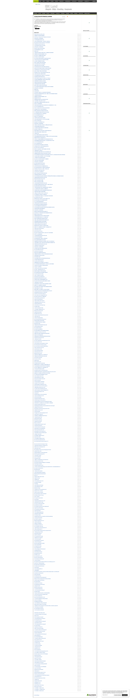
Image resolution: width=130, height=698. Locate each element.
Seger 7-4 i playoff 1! (37, 496)
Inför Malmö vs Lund (37, 554)
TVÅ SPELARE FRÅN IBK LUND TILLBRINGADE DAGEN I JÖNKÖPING (43, 187)
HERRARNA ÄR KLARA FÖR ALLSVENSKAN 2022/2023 (41, 99)
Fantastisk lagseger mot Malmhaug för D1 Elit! (40, 384)
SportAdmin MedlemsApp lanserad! (39, 259)
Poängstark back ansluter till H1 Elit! (39, 337)
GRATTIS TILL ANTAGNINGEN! (38, 234)
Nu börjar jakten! (36, 499)
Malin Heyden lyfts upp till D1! (38, 553)
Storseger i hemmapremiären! (38, 632)
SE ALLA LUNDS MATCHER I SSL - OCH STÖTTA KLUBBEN (41, 119)
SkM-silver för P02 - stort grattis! (38, 490)
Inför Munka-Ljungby (37, 591)
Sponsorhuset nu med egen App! (38, 251)
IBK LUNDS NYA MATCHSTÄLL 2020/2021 (39, 163)
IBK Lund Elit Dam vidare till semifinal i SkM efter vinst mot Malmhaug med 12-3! (44, 561)
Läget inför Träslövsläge (37, 534)
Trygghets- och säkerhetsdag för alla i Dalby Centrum (41, 459)
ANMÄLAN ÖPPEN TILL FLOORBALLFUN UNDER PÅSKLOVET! (42, 364)
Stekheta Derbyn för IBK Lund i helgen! (39, 65)
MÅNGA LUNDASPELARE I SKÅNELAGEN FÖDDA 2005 (41, 110)
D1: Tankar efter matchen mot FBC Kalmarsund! (40, 629)
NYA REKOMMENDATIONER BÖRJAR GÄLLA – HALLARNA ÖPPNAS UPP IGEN (44, 140)
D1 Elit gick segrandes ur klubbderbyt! (39, 381)
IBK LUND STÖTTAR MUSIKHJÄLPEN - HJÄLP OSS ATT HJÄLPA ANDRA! (43, 232)
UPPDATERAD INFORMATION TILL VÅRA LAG (40, 174)
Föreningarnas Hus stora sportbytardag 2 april (40, 489)
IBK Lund (36, 1)
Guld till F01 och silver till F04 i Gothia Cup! (40, 293)
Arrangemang (67, 1)
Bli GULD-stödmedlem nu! (37, 649)
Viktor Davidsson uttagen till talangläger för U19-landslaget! (42, 462)
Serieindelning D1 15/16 (37, 683)
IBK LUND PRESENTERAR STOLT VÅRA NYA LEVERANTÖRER (42, 167)
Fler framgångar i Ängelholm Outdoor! (39, 435)
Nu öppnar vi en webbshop (37, 266)
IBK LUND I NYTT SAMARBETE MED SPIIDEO (40, 55)
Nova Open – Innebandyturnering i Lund (39, 269)
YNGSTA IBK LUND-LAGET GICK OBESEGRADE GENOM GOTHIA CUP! (43, 290)
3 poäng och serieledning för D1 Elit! (39, 395)
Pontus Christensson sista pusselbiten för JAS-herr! (41, 343)
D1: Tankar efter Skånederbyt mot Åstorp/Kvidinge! (41, 598)
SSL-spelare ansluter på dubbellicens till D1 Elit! (40, 388)
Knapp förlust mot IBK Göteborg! (38, 507)
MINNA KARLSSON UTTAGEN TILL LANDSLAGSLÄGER (41, 225)
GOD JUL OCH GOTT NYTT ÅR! (38, 231)
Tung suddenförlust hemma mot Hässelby (39, 45)
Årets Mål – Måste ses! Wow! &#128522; (39, 48)
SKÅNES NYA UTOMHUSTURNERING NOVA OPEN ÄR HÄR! (41, 333)
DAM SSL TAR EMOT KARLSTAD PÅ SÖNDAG (40, 62)
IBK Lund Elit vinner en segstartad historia (39, 564)
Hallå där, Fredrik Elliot (37, 665)
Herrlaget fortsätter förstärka (38, 680)
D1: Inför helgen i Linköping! (38, 659)
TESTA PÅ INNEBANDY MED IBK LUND (39, 39)
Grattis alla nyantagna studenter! (38, 326)
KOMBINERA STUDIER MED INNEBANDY (39, 35)
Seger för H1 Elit (36, 615)
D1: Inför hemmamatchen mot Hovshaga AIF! (40, 624)
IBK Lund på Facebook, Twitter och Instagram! (40, 493)
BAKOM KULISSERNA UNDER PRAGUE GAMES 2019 (41, 211)
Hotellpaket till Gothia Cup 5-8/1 (38, 407)
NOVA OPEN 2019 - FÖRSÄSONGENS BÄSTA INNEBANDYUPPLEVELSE (43, 212)
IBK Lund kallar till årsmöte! (37, 327)
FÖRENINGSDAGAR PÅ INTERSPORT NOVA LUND (40, 177)
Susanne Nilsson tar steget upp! (38, 414)
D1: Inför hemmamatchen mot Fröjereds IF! (39, 618)
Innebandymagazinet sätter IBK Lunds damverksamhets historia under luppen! (44, 405)
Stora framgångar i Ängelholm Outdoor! (39, 438)
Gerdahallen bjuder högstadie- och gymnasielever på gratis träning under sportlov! (45, 371)
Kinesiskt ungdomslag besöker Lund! (39, 429)
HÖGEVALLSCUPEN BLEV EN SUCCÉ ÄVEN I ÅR (40, 224)
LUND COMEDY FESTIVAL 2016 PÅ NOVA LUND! (40, 432)
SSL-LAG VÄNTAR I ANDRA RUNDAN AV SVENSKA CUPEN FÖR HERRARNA (43, 86)
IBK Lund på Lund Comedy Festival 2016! (39, 439)
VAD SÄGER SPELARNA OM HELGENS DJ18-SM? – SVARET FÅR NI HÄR (43, 184)
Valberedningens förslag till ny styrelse (39, 255)
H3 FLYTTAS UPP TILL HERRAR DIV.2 (39, 171)
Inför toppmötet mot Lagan (37, 546)
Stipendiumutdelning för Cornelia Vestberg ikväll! (40, 452)
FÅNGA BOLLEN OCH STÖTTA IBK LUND (39, 164)
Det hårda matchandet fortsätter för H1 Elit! (40, 672)
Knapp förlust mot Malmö (37, 658)
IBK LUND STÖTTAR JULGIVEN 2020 (39, 147)
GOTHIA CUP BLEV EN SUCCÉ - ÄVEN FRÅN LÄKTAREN (41, 59)
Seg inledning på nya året (37, 550)
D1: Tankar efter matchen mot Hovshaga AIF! (40, 621)
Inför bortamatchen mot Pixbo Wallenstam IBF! (40, 577)
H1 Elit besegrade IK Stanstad (38, 656)
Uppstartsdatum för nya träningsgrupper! (39, 428)
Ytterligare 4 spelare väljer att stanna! (39, 476)
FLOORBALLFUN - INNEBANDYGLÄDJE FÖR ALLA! (40, 415)
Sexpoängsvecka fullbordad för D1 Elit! (39, 398)
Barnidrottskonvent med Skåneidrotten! (39, 276)
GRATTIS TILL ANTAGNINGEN (38, 103)
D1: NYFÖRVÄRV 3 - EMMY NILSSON (39, 690)
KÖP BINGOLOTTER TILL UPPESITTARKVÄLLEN (40, 109)
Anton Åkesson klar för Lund (38, 313)
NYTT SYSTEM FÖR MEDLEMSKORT (39, 201)
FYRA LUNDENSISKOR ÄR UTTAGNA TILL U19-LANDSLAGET (42, 75)
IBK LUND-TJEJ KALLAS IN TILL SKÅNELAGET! (40, 296)
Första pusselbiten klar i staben (38, 486)
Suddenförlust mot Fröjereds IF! (38, 537)
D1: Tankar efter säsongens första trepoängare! (40, 614)
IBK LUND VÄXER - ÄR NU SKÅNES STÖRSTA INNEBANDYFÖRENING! (43, 286)
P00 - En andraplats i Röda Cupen (38, 526)
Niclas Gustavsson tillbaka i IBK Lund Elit (39, 378)
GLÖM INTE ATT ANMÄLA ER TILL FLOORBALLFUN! (40, 354)
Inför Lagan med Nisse (37, 625)
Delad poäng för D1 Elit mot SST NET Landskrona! (40, 385)
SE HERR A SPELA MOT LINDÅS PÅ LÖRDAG (40, 73)
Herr (43, 1)
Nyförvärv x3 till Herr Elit (37, 422)
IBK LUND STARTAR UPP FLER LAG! (38, 249)
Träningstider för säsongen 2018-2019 (39, 245)
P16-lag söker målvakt (37, 411)
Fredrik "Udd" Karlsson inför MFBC (38, 628)
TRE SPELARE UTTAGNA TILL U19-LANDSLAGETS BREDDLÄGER (42, 92)
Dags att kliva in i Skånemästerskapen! (39, 563)
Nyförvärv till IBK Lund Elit (37, 361)
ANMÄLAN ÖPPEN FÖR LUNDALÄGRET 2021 (40, 137)
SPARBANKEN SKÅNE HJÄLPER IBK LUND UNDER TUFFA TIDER (42, 153)
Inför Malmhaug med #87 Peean (38, 601)
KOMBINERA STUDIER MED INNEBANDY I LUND (40, 96)
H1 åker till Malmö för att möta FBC (38, 662)
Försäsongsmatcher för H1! (37, 676)
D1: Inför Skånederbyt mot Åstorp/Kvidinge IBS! (40, 602)
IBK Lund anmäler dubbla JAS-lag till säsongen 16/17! (41, 441)
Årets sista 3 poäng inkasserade (38, 557)
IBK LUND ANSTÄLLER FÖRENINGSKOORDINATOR (40, 204)
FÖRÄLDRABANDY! (36, 570)
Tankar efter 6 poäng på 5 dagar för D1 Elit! (39, 404)
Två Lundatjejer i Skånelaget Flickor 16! (39, 309)
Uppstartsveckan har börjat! (38, 418)
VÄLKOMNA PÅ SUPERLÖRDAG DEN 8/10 (39, 76)
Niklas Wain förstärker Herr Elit (38, 587)
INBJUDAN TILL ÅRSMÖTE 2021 (38, 129)
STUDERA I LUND (36, 133)
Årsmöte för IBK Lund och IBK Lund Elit (39, 34)
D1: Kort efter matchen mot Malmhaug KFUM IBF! (40, 663)
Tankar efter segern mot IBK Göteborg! (39, 580)
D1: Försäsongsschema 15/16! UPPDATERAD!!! (40, 666)
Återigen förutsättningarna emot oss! (39, 520)
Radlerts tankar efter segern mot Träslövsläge (40, 604)
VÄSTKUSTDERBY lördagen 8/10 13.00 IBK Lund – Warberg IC (42, 78)
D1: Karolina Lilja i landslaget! (38, 645)
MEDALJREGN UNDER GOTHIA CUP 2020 (39, 178)
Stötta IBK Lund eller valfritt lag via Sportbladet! (40, 268)
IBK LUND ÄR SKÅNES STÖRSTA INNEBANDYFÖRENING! (41, 330)
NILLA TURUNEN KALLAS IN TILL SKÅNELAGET (40, 113)
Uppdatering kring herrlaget (38, 312)
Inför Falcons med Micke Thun (38, 595)
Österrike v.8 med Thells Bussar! (38, 299)
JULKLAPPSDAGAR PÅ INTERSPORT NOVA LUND (40, 235)
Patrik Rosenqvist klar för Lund (38, 351)
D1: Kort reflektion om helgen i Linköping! (39, 652)
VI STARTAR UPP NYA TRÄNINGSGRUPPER (39, 157)
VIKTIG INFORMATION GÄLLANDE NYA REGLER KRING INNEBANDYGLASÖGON (44, 207)
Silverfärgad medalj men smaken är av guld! (40, 424)
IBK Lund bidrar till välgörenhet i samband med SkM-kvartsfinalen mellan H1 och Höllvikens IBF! (46, 571)
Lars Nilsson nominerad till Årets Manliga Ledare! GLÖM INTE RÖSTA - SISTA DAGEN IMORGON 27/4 (47, 466)
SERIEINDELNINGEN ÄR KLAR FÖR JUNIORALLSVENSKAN (41, 215)
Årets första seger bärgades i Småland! (39, 543)
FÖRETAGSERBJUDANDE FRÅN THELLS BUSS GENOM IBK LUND (42, 151)
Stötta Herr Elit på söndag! (37, 397)
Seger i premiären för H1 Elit (38, 639)
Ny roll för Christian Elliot (37, 456)
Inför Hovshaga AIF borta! (37, 547)
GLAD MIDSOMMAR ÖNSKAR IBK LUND (39, 126)
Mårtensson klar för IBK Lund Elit (38, 310)
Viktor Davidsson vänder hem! (38, 357)
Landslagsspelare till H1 (37, 646)
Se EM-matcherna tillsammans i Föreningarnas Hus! (41, 445)
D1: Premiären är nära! (37, 642)
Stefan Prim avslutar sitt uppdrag (38, 492)
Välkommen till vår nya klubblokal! (38, 669)
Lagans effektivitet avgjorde (38, 622)
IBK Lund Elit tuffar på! (37, 581)
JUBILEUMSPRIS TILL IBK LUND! (38, 282)
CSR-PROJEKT (74, 1)
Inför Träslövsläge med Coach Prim (38, 608)
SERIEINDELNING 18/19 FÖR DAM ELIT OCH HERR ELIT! (41, 262)
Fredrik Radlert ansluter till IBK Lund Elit (39, 612)
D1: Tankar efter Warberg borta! (38, 588)
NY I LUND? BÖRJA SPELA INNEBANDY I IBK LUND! (40, 374)
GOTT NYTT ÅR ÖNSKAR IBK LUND (38, 106)
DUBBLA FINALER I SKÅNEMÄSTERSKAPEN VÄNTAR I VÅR (41, 102)
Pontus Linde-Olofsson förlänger (38, 350)
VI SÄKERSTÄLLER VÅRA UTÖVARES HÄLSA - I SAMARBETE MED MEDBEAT (43, 52)
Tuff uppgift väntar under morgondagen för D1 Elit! (41, 412)
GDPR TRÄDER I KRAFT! (37, 256)
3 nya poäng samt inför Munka (38, 517)
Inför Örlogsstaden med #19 (38, 619)
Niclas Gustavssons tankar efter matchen (39, 631)
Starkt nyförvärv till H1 (37, 648)
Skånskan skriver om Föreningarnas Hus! (39, 446)
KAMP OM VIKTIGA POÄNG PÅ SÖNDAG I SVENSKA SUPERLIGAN (42, 68)
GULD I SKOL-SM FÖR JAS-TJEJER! (38, 273)
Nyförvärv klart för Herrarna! (38, 686)
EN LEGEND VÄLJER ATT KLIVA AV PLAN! (39, 363)
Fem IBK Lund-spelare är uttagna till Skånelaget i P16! (41, 390)
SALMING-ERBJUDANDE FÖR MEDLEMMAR (39, 191)
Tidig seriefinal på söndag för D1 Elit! (39, 391)
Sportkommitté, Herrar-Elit (37, 229)
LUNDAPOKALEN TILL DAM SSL (38, 150)
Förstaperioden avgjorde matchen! (38, 513)
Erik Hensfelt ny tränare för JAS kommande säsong (40, 370)
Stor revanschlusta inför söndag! (38, 536)
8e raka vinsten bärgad (37, 574)
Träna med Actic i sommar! (37, 455)
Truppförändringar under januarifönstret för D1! (40, 527)
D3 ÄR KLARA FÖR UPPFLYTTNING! (38, 502)
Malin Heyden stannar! (37, 469)
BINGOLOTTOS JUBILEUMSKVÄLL (38, 116)
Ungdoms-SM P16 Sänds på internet (39, 228)
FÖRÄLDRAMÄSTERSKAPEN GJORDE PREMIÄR (40, 221)
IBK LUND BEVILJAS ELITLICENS (38, 197)
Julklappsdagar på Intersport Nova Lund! (39, 302)
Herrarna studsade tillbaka (37, 544)
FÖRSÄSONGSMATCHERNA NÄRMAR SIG (39, 208)
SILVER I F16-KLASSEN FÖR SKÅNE (38, 180)
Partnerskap (80, 1)
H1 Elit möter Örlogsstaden (37, 541)
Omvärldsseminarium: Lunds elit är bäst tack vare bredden (42, 69)
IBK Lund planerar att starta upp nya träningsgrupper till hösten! (42, 449)
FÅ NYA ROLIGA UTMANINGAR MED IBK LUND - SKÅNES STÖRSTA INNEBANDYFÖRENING (45, 93)
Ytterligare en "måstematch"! (38, 523)
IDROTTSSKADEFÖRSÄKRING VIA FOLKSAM (40, 239)
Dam (40, 1)
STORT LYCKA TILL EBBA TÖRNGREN (39, 160)
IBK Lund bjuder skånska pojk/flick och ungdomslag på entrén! (42, 58)
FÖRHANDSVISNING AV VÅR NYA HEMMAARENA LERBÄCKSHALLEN (43, 190)
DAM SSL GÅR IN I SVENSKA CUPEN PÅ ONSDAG (40, 85)
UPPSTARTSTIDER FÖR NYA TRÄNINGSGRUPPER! (40, 248)
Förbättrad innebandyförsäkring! (38, 317)
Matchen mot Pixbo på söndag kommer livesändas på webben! (42, 578)
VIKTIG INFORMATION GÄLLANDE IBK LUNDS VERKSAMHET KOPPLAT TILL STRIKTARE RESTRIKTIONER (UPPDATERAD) (49, 154)
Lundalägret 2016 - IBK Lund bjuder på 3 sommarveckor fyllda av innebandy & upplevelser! (46, 605)
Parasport (61, 1)
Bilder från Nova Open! (37, 323)
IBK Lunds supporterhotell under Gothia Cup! (40, 319)
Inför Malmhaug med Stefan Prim (38, 524)
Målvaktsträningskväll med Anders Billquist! (40, 473)
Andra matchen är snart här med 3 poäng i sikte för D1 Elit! (41, 408)
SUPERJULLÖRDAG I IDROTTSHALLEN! (39, 300)
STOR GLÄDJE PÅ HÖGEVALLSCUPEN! (43, 16)
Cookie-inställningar (36, 695)
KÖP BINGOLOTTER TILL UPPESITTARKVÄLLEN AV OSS (41, 146)
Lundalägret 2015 (36, 679)
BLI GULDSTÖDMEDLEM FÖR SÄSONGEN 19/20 (40, 205)
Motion (56, 1)
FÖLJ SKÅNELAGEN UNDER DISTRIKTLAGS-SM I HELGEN (41, 112)
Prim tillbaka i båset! (37, 306)
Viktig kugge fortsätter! (37, 458)
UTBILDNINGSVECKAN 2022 (37, 95)
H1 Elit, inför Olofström (37, 560)
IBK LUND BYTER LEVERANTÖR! (38, 329)
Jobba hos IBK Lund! (37, 316)
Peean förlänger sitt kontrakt (38, 463)
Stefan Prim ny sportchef (37, 380)
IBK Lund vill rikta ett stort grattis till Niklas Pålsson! (41, 346)
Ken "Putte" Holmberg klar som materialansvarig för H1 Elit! (42, 340)
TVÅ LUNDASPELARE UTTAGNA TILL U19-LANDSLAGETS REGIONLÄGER (43, 195)
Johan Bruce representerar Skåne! (38, 307)
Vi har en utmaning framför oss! (38, 568)
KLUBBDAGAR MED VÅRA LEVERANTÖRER (39, 83)
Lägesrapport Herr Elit (37, 585)
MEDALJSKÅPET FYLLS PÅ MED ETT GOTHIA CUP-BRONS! (41, 289)
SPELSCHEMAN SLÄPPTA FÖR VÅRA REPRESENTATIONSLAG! (42, 258)
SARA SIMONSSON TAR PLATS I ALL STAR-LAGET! (40, 292)
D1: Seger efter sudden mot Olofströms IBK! (40, 638)
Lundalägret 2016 (36, 479)
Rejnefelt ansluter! (36, 360)
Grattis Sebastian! (36, 567)
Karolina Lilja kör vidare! (37, 448)
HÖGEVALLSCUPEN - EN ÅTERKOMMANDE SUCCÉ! (40, 279)
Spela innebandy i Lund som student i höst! (40, 431)
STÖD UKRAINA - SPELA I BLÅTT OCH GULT (39, 100)
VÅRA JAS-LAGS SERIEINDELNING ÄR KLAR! (40, 252)
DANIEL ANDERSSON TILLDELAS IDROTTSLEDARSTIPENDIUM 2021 (42, 130)
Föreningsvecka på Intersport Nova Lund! (39, 500)
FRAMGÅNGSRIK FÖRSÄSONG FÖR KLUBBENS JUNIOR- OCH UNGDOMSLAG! (44, 241)
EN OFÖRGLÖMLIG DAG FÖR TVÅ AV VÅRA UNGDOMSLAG (41, 66)
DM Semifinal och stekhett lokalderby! (39, 56)
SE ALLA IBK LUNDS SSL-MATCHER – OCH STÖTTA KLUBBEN (42, 156)
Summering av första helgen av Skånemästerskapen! (41, 265)
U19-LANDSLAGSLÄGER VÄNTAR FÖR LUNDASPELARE (41, 127)
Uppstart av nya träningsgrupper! (38, 334)
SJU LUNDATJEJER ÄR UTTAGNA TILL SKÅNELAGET (41, 188)
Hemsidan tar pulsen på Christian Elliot (39, 673)
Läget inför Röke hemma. (37, 510)
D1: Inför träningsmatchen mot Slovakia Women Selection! (41, 675)
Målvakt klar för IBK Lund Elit (38, 353)
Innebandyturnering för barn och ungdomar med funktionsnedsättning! (43, 516)
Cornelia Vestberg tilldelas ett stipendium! (39, 472)
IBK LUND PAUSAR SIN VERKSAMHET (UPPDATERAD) (41, 144)
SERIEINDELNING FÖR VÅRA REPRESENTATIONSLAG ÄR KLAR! (42, 336)
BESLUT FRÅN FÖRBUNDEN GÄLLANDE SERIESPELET (41, 134)
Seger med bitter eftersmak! (38, 533)
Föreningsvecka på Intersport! (38, 425)
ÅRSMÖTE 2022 (36, 89)
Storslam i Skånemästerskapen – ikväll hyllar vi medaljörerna (42, 41)
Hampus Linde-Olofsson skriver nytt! (39, 347)
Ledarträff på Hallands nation (38, 303)
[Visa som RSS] (67, 16)
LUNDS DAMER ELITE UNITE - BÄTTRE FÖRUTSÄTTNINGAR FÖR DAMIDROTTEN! (44, 242)
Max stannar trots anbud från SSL (38, 468)
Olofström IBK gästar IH (37, 635)
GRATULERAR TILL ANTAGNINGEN (38, 38)
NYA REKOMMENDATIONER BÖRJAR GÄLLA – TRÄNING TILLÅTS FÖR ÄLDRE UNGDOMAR (45, 136)
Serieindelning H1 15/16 (37, 682)
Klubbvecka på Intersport (37, 655)
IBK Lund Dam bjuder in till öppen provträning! (40, 344)
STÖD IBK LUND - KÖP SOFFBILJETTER (39, 170)
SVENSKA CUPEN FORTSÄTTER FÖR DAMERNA (40, 82)
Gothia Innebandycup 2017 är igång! (39, 377)
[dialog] (115, 693)
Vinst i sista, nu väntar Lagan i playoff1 (39, 503)
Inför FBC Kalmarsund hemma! (38, 551)
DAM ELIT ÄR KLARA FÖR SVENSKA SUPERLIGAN (40, 173)
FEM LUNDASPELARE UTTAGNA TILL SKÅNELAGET (40, 238)
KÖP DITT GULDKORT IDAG (37, 120)
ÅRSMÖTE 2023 (36, 51)
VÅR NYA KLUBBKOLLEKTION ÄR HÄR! (39, 320)
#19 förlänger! (36, 483)
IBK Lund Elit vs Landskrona (38, 519)
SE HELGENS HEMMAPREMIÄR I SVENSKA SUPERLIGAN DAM (42, 79)
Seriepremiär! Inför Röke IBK (38, 421)
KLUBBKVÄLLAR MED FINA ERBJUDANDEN (39, 117)
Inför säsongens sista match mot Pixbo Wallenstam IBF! (41, 506)
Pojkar (52, 1)
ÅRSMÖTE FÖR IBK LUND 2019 (38, 214)
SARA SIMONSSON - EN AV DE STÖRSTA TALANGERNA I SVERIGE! (42, 283)
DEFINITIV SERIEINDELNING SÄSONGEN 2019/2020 (40, 218)
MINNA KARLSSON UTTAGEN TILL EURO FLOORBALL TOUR (42, 198)
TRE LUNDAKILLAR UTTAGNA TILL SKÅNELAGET (40, 194)
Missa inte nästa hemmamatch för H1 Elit (39, 597)
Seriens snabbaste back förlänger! (38, 485)
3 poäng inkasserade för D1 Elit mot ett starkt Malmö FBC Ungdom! (43, 401)
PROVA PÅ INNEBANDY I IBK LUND (38, 49)
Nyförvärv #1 (36, 475)
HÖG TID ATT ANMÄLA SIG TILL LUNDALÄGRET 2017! (41, 367)
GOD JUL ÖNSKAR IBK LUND (38, 143)
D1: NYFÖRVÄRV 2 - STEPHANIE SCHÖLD (39, 689)
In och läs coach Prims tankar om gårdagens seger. (41, 594)
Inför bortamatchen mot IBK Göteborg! (39, 509)
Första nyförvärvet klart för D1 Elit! (38, 465)
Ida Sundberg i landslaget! (37, 482)
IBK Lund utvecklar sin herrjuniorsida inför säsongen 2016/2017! (42, 530)
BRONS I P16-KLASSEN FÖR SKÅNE (38, 181)
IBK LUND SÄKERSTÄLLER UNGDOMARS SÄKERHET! (41, 272)
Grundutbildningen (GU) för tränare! (39, 641)
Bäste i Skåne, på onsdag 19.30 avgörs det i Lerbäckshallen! (42, 42)
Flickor (47, 1)
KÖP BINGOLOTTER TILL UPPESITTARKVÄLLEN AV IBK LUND (42, 72)
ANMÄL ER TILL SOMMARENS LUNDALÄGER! (40, 285)
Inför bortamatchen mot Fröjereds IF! (39, 540)
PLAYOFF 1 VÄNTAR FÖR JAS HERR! (39, 275)
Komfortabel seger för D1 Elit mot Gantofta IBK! (40, 394)
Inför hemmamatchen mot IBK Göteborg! (39, 584)
